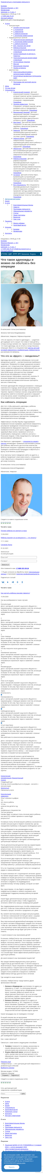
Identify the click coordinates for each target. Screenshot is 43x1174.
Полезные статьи (11, 1112)
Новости (16, 207)
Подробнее (17, 102)
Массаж (16, 64)
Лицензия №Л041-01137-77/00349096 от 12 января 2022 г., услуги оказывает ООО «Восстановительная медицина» (23, 1147)
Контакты (8, 233)
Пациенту (8, 221)
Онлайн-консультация (21, 28)
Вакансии (16, 217)
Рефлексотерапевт (20, 159)
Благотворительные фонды (23, 205)
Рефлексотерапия (19, 48)
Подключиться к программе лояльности (15, 2)
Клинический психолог (21, 92)
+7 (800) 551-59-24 (22, 568)
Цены (7, 86)
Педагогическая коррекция (23, 40)
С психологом (18, 30)
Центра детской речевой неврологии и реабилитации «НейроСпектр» (20, 349)
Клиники (8, 227)
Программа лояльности (21, 209)
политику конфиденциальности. (27, 574)
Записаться (5, 788)
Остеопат (16, 175)
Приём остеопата (19, 68)
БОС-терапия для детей (21, 46)
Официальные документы (22, 211)
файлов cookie (20, 1163)
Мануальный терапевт (21, 112)
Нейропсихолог (18, 138)
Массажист (17, 122)
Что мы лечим (10, 88)
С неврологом (18, 32)
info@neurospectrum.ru (22, 249)
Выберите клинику (7, 1068)
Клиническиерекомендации (6, 777)
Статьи (15, 213)
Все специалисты (19, 185)
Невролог (16, 130)
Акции (7, 201)
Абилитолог (17, 149)
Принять (12, 1167)
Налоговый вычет (19, 225)
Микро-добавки (19, 223)
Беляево (16, 229)
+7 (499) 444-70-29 (7, 16)
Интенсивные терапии (21, 62)
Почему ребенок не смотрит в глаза (14, 531)
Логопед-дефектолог (20, 104)
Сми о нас (16, 219)
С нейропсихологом (20, 34)
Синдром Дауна (6, 545)
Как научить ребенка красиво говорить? (15, 593)
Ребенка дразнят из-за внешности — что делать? (18, 538)
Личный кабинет (7, 18)
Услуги (7, 24)
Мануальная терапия (21, 66)
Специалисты (10, 90)
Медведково (17, 231)
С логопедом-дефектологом (23, 36)
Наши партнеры (19, 215)
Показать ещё (6, 1062)
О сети (7, 203)
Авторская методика (12, 199)
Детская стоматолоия (12, 1116)
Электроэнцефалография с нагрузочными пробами (23, 73)
